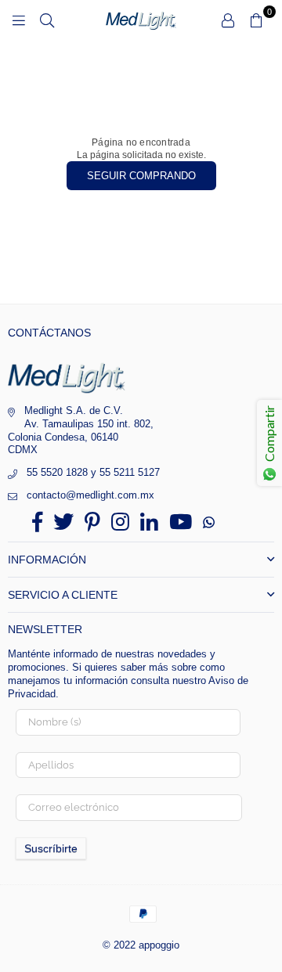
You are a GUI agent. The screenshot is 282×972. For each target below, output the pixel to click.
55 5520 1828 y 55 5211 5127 (93, 472)
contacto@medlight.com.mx (90, 495)
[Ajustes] (228, 19)
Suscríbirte (51, 848)
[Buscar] (47, 19)
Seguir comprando (141, 176)
